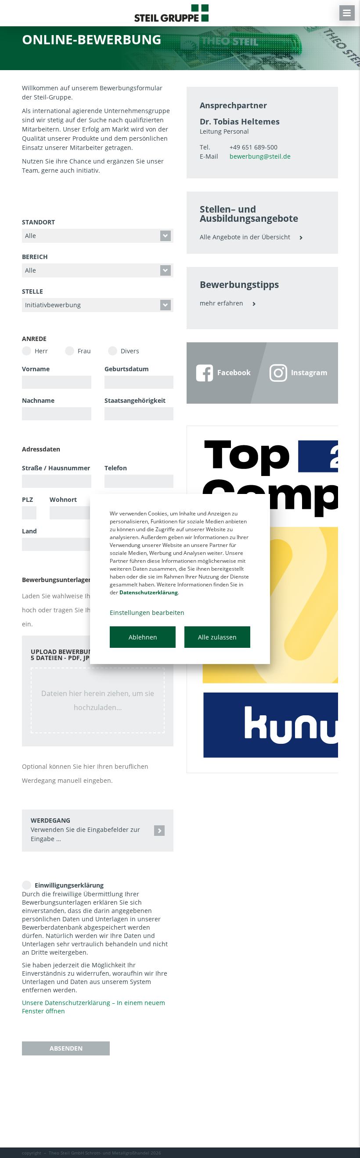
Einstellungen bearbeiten (147, 612)
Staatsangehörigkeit (135, 400)
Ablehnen (143, 637)
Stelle (32, 291)
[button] (98, 831)
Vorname (36, 369)
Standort (38, 222)
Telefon (115, 468)
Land (29, 531)
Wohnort (63, 499)
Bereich (35, 256)
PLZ (27, 499)
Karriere (171, 13)
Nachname (38, 400)
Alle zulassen (217, 637)
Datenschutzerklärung (148, 592)
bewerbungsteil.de (260, 156)
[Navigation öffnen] (347, 13)
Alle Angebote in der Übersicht (245, 237)
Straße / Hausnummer (56, 468)
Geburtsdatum (126, 369)
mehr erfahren (221, 303)
